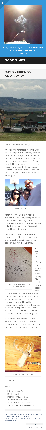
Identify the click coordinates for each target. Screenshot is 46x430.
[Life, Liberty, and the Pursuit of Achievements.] (23, 24)
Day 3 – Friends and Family (18, 74)
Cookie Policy (11, 420)
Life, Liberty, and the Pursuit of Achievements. (23, 49)
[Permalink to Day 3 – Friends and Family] (23, 110)
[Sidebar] (2, 2)
